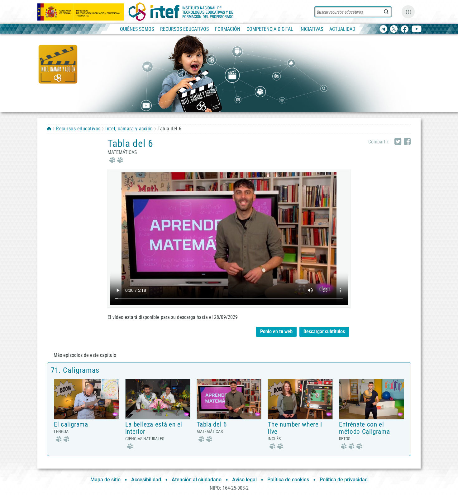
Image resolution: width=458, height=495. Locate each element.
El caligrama (71, 424)
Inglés (274, 438)
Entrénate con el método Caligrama (364, 428)
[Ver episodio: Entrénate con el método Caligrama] (371, 399)
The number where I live (295, 428)
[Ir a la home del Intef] (181, 11)
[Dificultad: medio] (115, 159)
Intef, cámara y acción (129, 129)
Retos (344, 438)
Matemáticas (122, 152)
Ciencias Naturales (144, 438)
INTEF (49, 128)
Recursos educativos (78, 129)
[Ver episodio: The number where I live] (300, 399)
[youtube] (416, 29)
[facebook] (404, 29)
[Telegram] (383, 29)
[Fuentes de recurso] (408, 11)
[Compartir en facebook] (407, 142)
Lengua (61, 431)
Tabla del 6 (212, 424)
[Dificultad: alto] (350, 446)
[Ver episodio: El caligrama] (86, 399)
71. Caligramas (75, 370)
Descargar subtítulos (326, 330)
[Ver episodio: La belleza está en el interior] (158, 399)
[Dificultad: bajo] (129, 446)
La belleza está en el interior (153, 428)
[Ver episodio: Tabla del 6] (229, 399)
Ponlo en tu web (276, 331)
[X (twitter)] (394, 29)
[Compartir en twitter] (398, 142)
